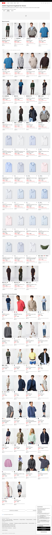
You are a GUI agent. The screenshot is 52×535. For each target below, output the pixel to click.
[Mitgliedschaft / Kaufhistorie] (45, 3)
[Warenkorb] (47, 3)
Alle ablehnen (44, 529)
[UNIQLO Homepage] (3, 3)
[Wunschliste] (44, 3)
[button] (9, 61)
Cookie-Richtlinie (41, 525)
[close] (3, 1)
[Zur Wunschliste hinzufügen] (13, 69)
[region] (43, 520)
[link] (27, 1)
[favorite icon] (12, 38)
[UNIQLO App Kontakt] (42, 3)
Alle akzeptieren (43, 527)
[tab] (8, 3)
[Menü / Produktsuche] (49, 3)
